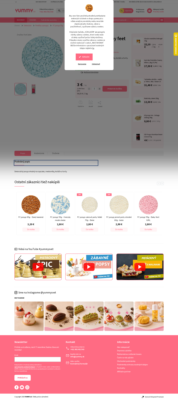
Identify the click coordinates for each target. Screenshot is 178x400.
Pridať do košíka (115, 88)
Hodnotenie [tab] (39, 153)
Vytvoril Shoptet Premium (154, 397)
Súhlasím (85, 57)
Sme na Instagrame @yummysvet (37, 293)
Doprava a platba (57, 2)
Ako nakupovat (41, 2)
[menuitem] (20, 20)
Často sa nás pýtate (125, 357)
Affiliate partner (124, 371)
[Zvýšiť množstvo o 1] (99, 89)
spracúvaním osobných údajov (24, 367)
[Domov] (18, 25)
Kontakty (121, 368)
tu (93, 48)
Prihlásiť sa (23, 377)
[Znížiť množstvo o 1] (89, 89)
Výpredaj (128, 10)
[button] (31, 230)
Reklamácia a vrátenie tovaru (114, 2)
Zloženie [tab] (55, 153)
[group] (30, 214)
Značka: (24, 34)
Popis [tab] (22, 153)
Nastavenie (82, 64)
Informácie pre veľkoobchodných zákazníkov (145, 2)
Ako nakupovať (123, 347)
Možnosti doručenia (91, 72)
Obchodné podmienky (126, 361)
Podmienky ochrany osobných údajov (132, 364)
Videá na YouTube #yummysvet (35, 249)
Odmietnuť (96, 64)
